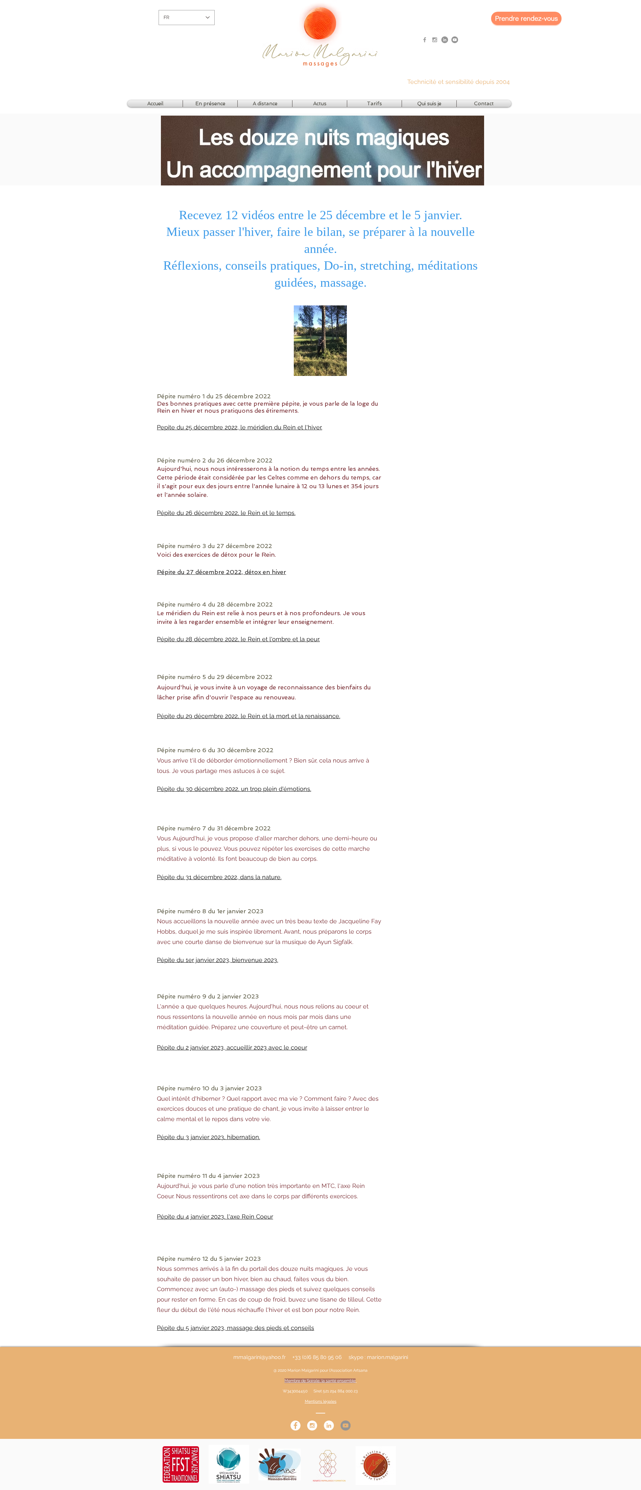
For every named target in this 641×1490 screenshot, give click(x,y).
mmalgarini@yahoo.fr (259, 1357)
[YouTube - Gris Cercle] (454, 39)
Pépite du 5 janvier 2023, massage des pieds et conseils (235, 1327)
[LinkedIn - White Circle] (329, 1425)
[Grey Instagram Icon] (434, 39)
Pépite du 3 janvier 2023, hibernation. (208, 1136)
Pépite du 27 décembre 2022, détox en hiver (221, 571)
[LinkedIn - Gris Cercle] (444, 39)
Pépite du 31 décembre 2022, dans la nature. (219, 877)
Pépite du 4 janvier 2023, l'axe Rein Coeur (215, 1216)
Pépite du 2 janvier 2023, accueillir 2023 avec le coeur (232, 1047)
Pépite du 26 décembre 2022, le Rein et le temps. (226, 512)
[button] (210, 103)
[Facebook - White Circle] (295, 1425)
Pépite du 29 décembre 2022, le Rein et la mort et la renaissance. (248, 715)
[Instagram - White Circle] (312, 1425)
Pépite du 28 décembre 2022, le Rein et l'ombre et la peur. (238, 639)
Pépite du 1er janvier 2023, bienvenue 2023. (217, 959)
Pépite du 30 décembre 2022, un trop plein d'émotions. (234, 788)
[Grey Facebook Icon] (424, 39)
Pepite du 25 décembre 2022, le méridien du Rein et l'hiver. (239, 427)
